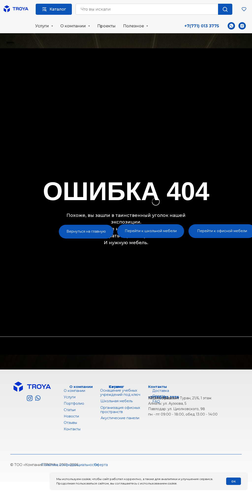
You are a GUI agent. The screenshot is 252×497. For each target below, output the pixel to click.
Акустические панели (120, 418)
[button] (244, 9)
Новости (71, 416)
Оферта (101, 465)
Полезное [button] (134, 26)
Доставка (160, 390)
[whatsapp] (231, 26)
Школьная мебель (116, 401)
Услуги (70, 397)
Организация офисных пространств (120, 409)
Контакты (157, 387)
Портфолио (74, 403)
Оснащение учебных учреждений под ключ (120, 392)
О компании (74, 390)
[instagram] (242, 26)
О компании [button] (73, 26)
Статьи (70, 410)
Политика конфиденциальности (69, 465)
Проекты (106, 26)
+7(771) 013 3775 (201, 26)
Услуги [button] (42, 26)
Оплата (158, 396)
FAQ (156, 401)
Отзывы (70, 422)
